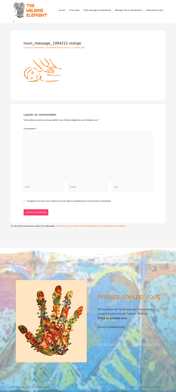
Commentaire (30, 129)
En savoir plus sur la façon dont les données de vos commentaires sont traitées (90, 226)
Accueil (62, 10)
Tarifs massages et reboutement (97, 10)
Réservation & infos (155, 10)
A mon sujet (74, 10)
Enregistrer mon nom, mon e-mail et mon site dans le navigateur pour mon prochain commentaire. (69, 201)
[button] (14, 21)
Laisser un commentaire (34, 47)
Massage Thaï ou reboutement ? (129, 10)
